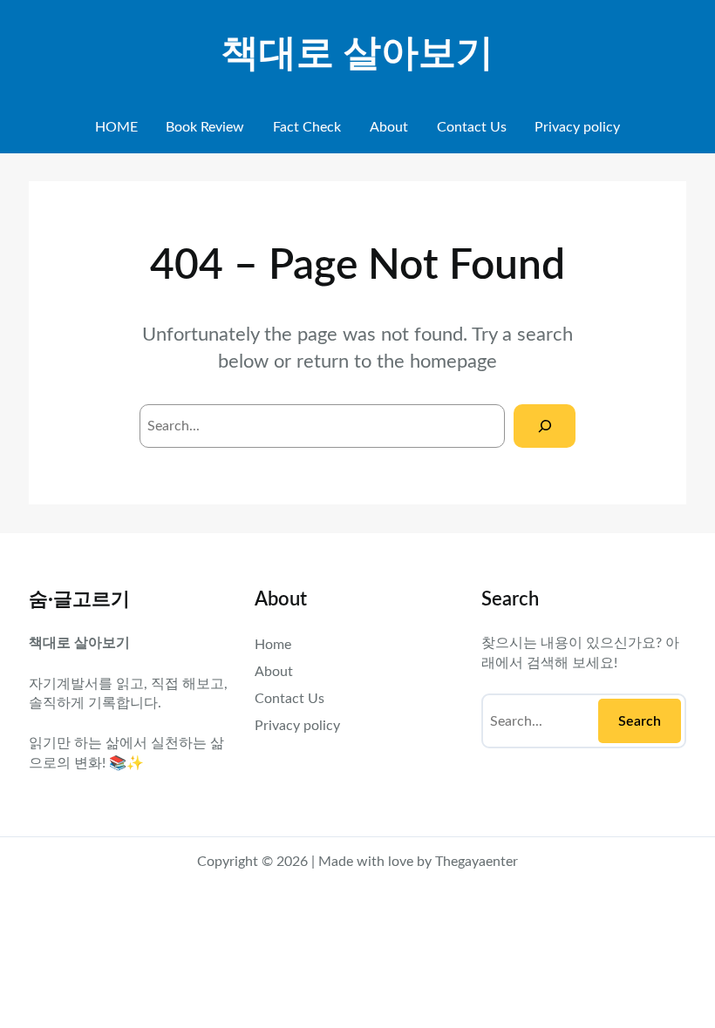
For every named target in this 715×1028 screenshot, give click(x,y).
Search (639, 721)
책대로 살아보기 (357, 54)
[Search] (544, 425)
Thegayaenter (476, 862)
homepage (453, 361)
